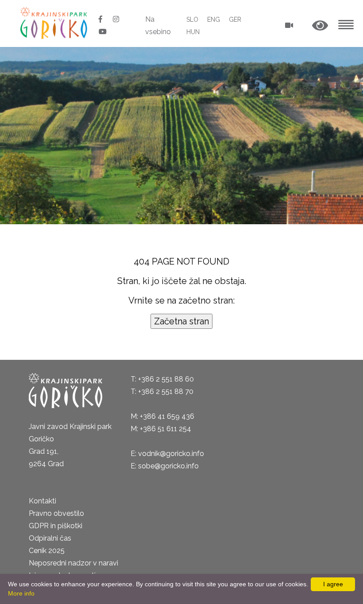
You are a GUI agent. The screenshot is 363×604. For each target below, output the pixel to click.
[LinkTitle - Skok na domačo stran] (54, 23)
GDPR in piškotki (55, 526)
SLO (192, 19)
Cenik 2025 (47, 550)
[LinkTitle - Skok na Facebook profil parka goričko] (101, 19)
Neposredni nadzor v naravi (73, 563)
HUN (193, 31)
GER (235, 19)
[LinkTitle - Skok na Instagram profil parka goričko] (116, 19)
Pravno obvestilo (56, 513)
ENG (213, 19)
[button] (320, 26)
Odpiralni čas (50, 538)
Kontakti (42, 501)
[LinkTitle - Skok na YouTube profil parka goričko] (102, 31)
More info (21, 593)
